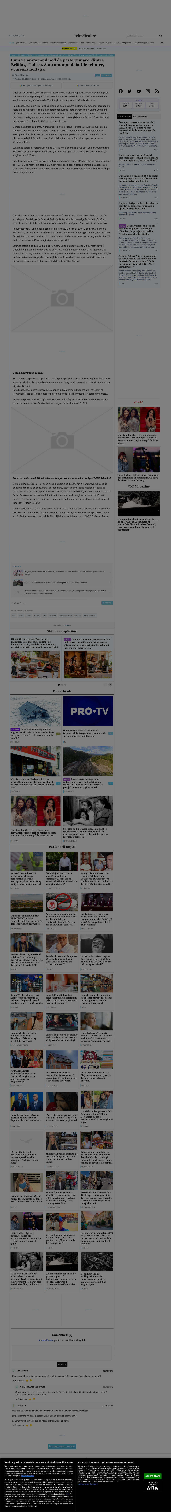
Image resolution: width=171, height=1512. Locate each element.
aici (67, 1494)
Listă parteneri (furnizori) (87, 1484)
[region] (85, 1485)
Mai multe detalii (27, 1476)
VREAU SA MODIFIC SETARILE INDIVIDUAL (152, 1485)
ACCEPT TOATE (152, 1476)
